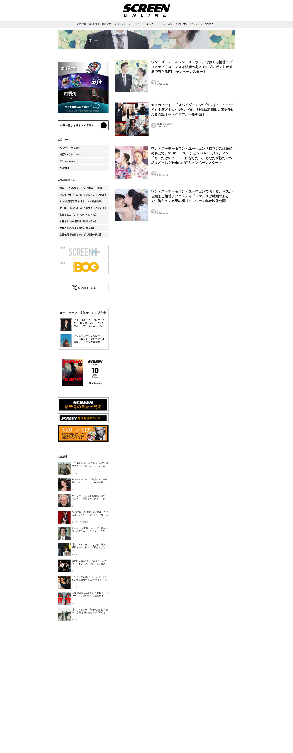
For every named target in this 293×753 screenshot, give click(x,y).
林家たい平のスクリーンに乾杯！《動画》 (82, 188)
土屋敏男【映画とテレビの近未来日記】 (81, 234)
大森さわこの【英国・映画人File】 (78, 221)
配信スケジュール (70, 154)
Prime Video (68, 161)
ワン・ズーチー (79, 41)
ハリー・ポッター (70, 147)
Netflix (65, 167)
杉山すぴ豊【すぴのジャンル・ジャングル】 (83, 194)
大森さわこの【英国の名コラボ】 (77, 228)
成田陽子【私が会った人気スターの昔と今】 (83, 208)
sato (159, 81)
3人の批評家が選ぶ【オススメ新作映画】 (82, 201)
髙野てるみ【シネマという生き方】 (78, 214)
